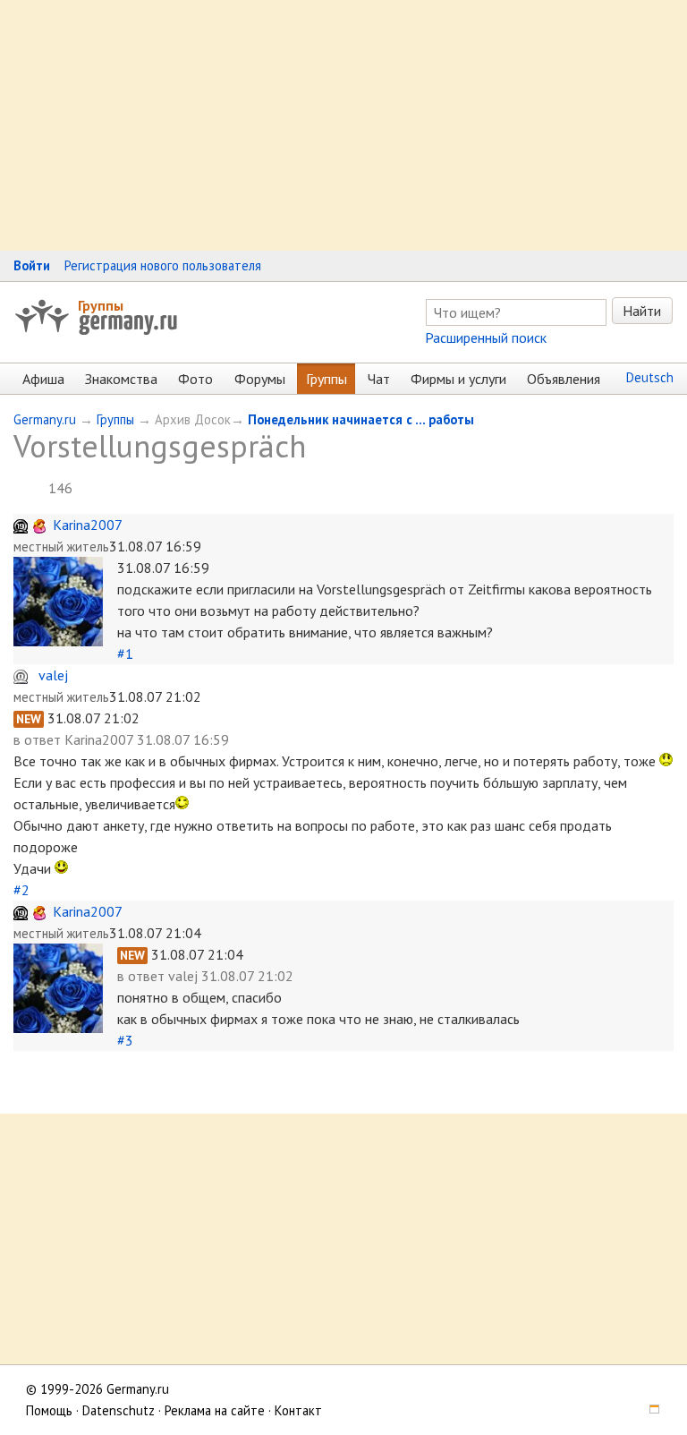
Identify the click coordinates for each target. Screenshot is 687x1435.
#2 (21, 890)
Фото (195, 379)
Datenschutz (118, 1410)
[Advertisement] (343, 125)
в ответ (38, 739)
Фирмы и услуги (458, 379)
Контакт (298, 1410)
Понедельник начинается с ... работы (361, 419)
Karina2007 (88, 525)
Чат (379, 379)
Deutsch (650, 377)
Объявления (563, 379)
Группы (100, 305)
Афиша (43, 379)
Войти (31, 265)
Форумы (259, 379)
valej (53, 675)
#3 (125, 1040)
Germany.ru (44, 419)
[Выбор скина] (647, 1410)
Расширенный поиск (486, 337)
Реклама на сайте (215, 1410)
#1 (125, 653)
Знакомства (121, 379)
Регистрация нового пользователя (162, 265)
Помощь (49, 1410)
